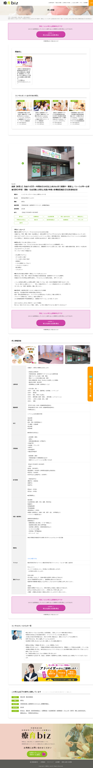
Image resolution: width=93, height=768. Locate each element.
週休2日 (28, 710)
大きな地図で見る (32, 558)
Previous (23, 163)
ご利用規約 (42, 762)
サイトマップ (50, 762)
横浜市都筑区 (27, 17)
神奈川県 (20, 17)
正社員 (22, 707)
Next (79, 163)
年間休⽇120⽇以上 (33, 713)
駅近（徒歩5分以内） (80, 710)
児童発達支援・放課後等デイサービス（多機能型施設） (34, 703)
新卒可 (72, 710)
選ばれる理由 (58, 2)
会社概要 (85, 2)
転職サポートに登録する (35, 753)
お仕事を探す (51, 2)
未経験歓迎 (59, 710)
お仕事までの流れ (66, 2)
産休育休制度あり (36, 710)
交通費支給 (44, 710)
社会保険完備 (52, 710)
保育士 (22, 700)
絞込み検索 (14, 17)
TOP (9, 17)
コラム (80, 2)
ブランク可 (66, 710)
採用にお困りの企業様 (67, 762)
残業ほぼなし (23, 713)
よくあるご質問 (75, 2)
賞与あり (22, 710)
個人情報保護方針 (34, 762)
